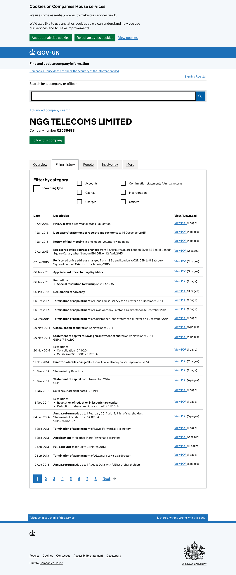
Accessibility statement (88, 555)
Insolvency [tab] (110, 164)
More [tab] (130, 164)
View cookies (128, 37)
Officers (134, 202)
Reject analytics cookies (95, 38)
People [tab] (88, 164)
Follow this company (47, 140)
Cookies (48, 555)
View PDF (180, 223)
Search (200, 96)
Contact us (63, 555)
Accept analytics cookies (51, 38)
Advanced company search (50, 110)
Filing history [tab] (65, 164)
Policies (34, 555)
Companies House (51, 563)
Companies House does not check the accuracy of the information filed (74, 71)
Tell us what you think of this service (52, 517)
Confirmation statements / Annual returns (155, 183)
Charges (90, 202)
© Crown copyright (194, 564)
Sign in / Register (195, 76)
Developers (113, 555)
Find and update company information (59, 63)
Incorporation (138, 192)
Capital (90, 192)
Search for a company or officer (53, 84)
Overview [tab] (40, 164)
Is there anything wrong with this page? (181, 517)
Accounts (91, 183)
